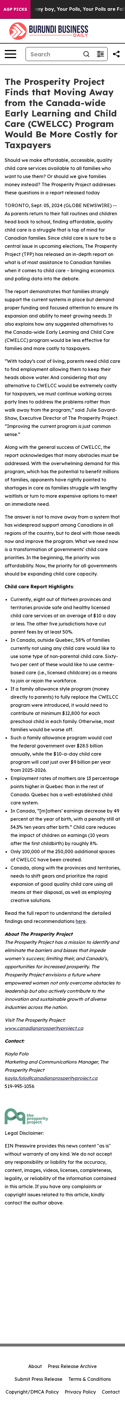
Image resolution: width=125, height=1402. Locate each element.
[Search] (86, 54)
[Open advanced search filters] (100, 54)
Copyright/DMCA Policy (32, 1392)
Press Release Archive (72, 1366)
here (81, 921)
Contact (111, 1392)
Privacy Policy (80, 1392)
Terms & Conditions (89, 1379)
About (35, 1366)
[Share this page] (116, 54)
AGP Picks (15, 9)
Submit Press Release (39, 1379)
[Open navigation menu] (10, 54)
